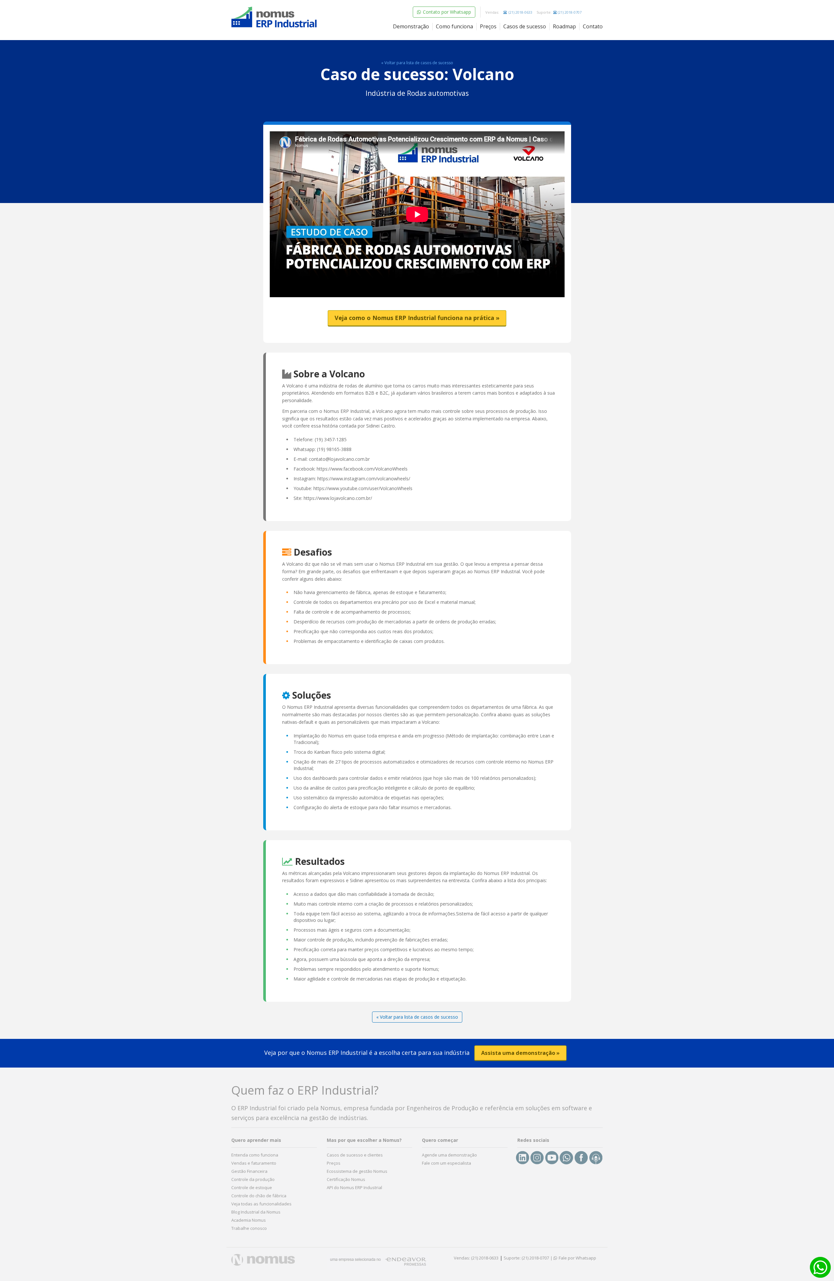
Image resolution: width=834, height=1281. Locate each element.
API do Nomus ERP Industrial (354, 1187)
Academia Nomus (248, 1220)
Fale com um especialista (446, 1163)
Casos (524, 26)
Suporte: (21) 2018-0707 (526, 1258)
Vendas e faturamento (253, 1163)
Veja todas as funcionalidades (261, 1204)
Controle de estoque (251, 1187)
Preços (488, 26)
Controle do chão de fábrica (258, 1196)
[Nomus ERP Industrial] (274, 17)
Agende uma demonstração (449, 1155)
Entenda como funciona (254, 1155)
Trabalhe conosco (249, 1228)
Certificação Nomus (346, 1179)
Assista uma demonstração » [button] (520, 1052)
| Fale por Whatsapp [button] (573, 1258)
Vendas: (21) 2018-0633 (476, 1258)
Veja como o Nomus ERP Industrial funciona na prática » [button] (417, 318)
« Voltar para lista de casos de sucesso (417, 63)
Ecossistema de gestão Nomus (357, 1171)
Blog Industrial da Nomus (255, 1212)
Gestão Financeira (249, 1171)
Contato (593, 26)
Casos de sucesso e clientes (355, 1155)
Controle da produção (253, 1179)
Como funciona (454, 26)
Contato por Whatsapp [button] (446, 12)
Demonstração (411, 26)
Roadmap (564, 26)
